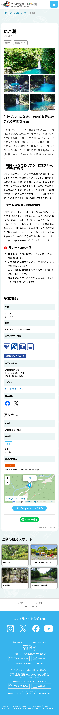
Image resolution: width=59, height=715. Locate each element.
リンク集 (39, 602)
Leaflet (18, 501)
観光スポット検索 (20, 13)
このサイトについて (29, 606)
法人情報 (20, 602)
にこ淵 (28, 478)
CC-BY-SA (51, 501)
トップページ (6, 13)
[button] (29, 486)
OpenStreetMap (30, 501)
